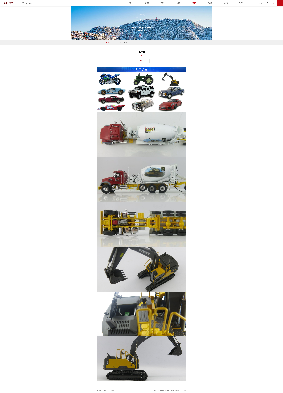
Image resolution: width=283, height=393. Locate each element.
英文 (271, 3)
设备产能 (225, 3)
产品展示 (162, 3)
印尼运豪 (194, 3)
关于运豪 (146, 3)
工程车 (141, 60)
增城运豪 (178, 3)
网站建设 (178, 390)
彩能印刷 (210, 3)
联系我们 (241, 3)
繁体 (268, 3)
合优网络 (184, 390)
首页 (130, 3)
